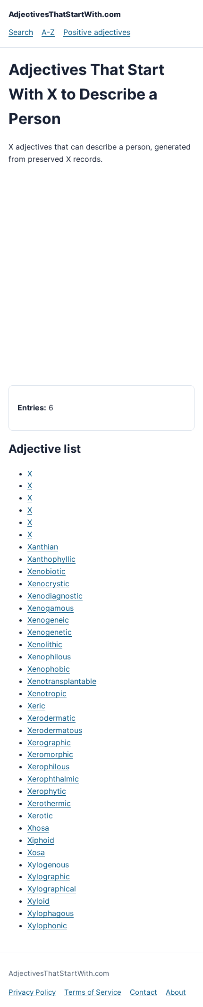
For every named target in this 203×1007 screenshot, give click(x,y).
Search (20, 32)
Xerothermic (49, 803)
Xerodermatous (54, 730)
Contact (143, 992)
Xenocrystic (48, 583)
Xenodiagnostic (55, 595)
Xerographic (49, 742)
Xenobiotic (46, 571)
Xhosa (38, 827)
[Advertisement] (101, 275)
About (176, 992)
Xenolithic (44, 644)
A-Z (48, 32)
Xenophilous (49, 656)
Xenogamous (50, 608)
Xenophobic (48, 669)
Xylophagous (50, 913)
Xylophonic (47, 925)
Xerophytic (46, 791)
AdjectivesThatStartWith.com (64, 14)
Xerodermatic (51, 718)
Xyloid (38, 901)
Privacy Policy (32, 992)
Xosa (36, 852)
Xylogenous (48, 864)
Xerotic (40, 815)
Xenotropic (47, 693)
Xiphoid (40, 840)
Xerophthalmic (53, 778)
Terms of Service (92, 992)
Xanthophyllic (51, 559)
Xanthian (42, 546)
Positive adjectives (96, 32)
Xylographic (48, 876)
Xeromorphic (50, 754)
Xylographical (51, 888)
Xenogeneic (48, 619)
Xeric (36, 705)
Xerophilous (48, 766)
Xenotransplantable (61, 681)
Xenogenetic (49, 632)
